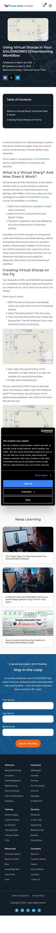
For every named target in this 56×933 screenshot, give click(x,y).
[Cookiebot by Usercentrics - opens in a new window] (41, 431)
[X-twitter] (39, 910)
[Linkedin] (22, 910)
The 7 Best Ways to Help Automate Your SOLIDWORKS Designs (26, 557)
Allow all (28, 483)
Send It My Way (28, 743)
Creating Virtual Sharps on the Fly (24, 120)
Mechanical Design (12, 70)
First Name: (8, 700)
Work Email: (8, 726)
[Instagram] (28, 910)
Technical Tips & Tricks (34, 70)
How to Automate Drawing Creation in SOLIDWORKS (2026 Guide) (25, 641)
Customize (26, 492)
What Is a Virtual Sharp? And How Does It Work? (27, 113)
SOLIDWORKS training (37, 197)
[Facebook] (16, 910)
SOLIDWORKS (42, 159)
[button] (44, 6)
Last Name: (8, 713)
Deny (28, 500)
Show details (41, 475)
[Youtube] (33, 910)
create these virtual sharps (35, 288)
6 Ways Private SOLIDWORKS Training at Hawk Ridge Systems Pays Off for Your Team (26, 599)
